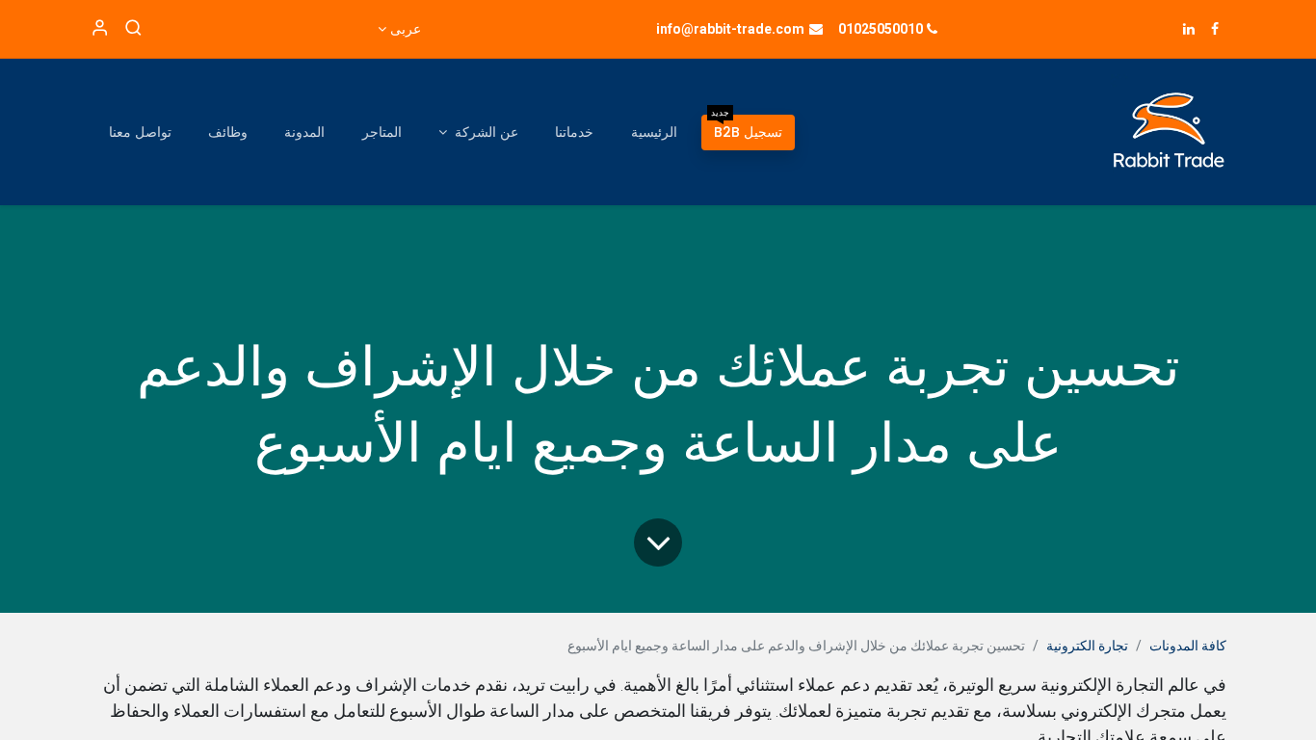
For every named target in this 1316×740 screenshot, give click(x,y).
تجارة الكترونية (1087, 645)
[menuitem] (748, 132)
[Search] (133, 29)
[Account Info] (100, 29)
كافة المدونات (1187, 645)
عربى (405, 29)
